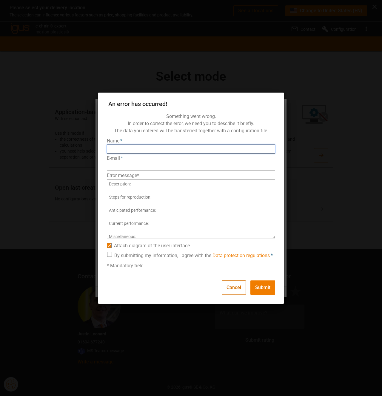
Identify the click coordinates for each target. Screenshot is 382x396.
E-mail (113, 158)
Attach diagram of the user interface (152, 245)
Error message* (123, 175)
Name (113, 141)
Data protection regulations (241, 255)
